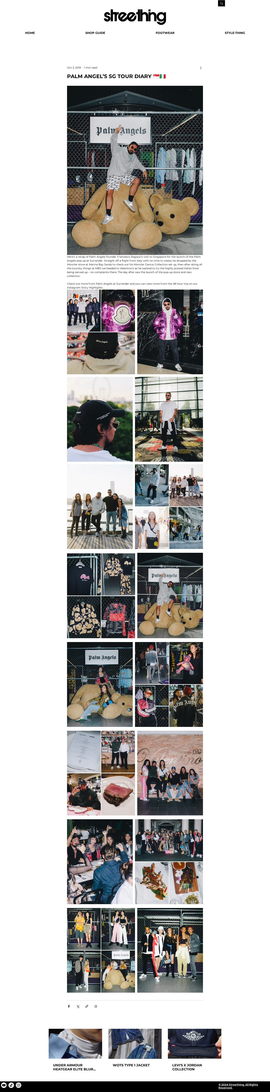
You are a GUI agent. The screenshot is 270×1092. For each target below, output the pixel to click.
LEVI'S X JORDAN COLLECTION (187, 1067)
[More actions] (201, 67)
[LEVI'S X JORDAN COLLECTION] (194, 1044)
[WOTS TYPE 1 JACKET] (135, 1044)
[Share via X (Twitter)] (78, 1006)
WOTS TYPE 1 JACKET (131, 1065)
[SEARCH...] (221, 3)
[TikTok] (11, 1085)
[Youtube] (4, 1085)
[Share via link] (87, 1006)
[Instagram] (18, 1085)
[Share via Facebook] (69, 1006)
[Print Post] (96, 1006)
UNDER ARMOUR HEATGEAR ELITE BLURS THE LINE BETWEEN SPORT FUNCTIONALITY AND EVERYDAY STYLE (74, 1067)
